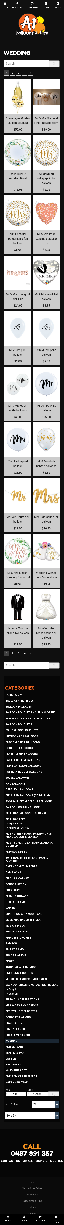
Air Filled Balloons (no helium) (28, 795)
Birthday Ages (16, 819)
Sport (10, 961)
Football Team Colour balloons (29, 801)
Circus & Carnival (18, 878)
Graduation (14, 1023)
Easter (11, 1058)
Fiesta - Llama (16, 902)
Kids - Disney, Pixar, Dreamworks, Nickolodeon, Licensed (29, 835)
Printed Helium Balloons (23, 765)
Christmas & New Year (21, 1076)
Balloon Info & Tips (32, 1201)
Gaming (11, 908)
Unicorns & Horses (19, 973)
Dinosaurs (13, 890)
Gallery (32, 1207)
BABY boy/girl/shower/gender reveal (32, 985)
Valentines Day (16, 1070)
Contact (32, 1213)
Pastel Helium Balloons (23, 760)
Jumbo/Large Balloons (22, 736)
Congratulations (18, 1017)
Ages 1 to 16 (15, 823)
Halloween (13, 1064)
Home (32, 1182)
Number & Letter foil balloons (28, 718)
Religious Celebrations (22, 999)
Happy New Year (17, 1082)
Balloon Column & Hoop (23, 807)
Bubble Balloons (18, 777)
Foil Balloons (15, 783)
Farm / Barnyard (17, 896)
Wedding (11, 1041)
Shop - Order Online (32, 1188)
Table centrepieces (20, 700)
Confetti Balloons (19, 748)
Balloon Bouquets (19, 724)
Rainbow (11, 943)
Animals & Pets (16, 851)
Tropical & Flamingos (21, 967)
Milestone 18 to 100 (19, 828)
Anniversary (14, 1046)
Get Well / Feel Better (21, 1011)
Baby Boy (13, 989)
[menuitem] (32, 1182)
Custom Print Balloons (23, 742)
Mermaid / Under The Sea (23, 919)
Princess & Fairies (18, 937)
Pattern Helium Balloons (24, 771)
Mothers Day (15, 1052)
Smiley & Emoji (16, 949)
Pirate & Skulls (17, 931)
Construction (16, 884)
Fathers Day (14, 695)
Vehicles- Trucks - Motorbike (27, 979)
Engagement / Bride (19, 1035)
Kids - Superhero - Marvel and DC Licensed (29, 844)
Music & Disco (15, 925)
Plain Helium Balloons (22, 754)
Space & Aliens (16, 955)
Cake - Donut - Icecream (23, 866)
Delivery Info (32, 1194)
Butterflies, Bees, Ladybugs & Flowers (27, 859)
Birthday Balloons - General (26, 813)
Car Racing (13, 872)
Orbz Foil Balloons (19, 789)
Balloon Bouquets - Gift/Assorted (31, 712)
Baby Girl (13, 993)
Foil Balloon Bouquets (22, 730)
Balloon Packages (19, 706)
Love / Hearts (15, 1029)
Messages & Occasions (22, 1005)
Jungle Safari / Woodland (24, 914)
